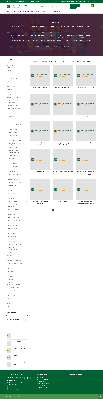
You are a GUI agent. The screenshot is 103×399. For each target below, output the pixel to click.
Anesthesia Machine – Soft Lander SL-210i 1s (86, 88)
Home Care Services (43, 385)
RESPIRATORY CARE (13, 228)
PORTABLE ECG (12, 223)
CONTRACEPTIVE (11, 86)
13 (68, 210)
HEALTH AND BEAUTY (13, 193)
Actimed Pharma (10, 65)
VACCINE (9, 301)
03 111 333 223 (92, 1)
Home (31, 61)
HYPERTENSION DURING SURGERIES (16, 263)
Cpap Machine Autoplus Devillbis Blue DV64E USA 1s (86, 202)
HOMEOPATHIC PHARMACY (14, 260)
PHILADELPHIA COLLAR (14, 220)
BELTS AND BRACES (13, 105)
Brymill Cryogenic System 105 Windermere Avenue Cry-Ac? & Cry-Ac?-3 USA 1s (86, 173)
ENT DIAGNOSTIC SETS (14, 179)
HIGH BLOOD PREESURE (13, 258)
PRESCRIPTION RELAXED (13, 287)
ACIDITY (9, 62)
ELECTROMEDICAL (12, 119)
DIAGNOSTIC (11, 116)
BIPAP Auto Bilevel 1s (86, 143)
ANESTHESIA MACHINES (15, 121)
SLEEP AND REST (12, 231)
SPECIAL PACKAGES (12, 290)
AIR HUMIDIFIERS (12, 100)
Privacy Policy (42, 381)
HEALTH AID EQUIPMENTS (40, 61)
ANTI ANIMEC (10, 70)
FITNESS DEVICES (12, 185)
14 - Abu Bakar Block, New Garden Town (17, 382)
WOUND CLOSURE (11, 303)
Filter (24, 319)
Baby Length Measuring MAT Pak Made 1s (63, 143)
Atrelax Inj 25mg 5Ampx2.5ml (40, 116)
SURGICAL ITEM (11, 295)
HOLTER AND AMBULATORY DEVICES (16, 144)
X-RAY (9, 252)
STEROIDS (9, 293)
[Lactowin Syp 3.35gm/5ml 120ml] (9, 364)
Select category (56, 6)
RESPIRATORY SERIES (14, 163)
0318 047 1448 (81, 1)
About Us (40, 377)
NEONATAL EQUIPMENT (15, 150)
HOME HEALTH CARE (13, 201)
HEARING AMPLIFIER (13, 196)
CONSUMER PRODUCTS (13, 84)
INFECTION (9, 266)
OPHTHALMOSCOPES (13, 217)
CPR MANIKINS (11, 113)
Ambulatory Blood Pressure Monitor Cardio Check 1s (40, 88)
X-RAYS (8, 306)
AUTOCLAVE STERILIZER (15, 124)
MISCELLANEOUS (12, 214)
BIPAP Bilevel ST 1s (40, 171)
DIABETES (9, 92)
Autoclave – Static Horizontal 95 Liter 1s (40, 143)
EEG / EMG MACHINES (14, 138)
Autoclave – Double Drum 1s (63, 116)
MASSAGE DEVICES (12, 206)
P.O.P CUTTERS (13, 158)
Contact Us (41, 390)
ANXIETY (9, 73)
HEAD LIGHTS (11, 190)
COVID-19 (9, 89)
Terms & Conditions (43, 379)
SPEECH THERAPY (12, 233)
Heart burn (9, 255)
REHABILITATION (12, 225)
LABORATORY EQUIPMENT (14, 204)
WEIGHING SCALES (12, 249)
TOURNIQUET (12, 171)
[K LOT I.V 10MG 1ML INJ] (9, 357)
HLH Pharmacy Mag (43, 388)
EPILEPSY (9, 94)
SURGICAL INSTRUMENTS (14, 244)
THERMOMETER (12, 247)
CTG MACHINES (13, 127)
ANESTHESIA (10, 67)
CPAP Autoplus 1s (63, 201)
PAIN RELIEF (10, 279)
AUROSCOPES (11, 102)
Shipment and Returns (43, 383)
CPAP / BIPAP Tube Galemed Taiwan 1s (40, 202)
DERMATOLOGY (13, 132)
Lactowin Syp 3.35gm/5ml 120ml (20, 363)
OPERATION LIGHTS (14, 152)
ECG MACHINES (13, 135)
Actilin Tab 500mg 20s (19, 334)
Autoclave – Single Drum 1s (86, 116)
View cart (8, 396)
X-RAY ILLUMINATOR (14, 177)
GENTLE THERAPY (12, 187)
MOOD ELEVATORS (11, 271)
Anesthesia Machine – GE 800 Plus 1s (63, 88)
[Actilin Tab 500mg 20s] (9, 335)
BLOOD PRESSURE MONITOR (15, 111)
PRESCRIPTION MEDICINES (13, 284)
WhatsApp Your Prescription (75, 6)
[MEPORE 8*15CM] (9, 343)
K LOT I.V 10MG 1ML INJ (18, 356)
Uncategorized (10, 298)
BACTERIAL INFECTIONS (13, 76)
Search (65, 6)
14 (70, 210)
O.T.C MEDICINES (11, 276)
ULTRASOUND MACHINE (15, 174)
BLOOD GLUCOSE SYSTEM (14, 108)
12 (65, 210)
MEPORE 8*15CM (17, 341)
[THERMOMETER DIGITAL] (9, 350)
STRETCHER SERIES (12, 241)
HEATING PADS (11, 198)
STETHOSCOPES (12, 239)
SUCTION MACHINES (14, 166)
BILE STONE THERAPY (12, 78)
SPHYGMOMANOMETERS (14, 236)
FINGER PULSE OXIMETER (14, 182)
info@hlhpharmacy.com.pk (67, 1)
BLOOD (8, 81)
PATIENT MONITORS (14, 161)
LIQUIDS (9, 268)
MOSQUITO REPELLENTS (13, 274)
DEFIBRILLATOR (13, 129)
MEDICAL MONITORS (13, 212)
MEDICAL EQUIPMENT (13, 209)
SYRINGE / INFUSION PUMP (15, 169)
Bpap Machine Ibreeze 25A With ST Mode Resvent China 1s (63, 172)
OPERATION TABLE (14, 155)
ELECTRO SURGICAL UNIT (15, 140)
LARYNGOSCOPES (13, 147)
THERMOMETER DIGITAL (19, 348)
